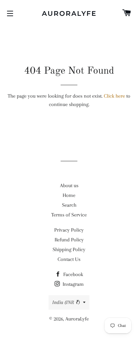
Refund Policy (69, 240)
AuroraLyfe (69, 13)
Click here (114, 96)
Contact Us (69, 259)
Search (69, 205)
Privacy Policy (69, 230)
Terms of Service (69, 215)
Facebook (72, 274)
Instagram (72, 284)
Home (69, 195)
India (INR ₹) (66, 302)
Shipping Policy (69, 249)
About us (69, 185)
